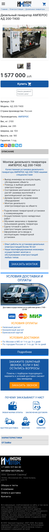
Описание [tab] (8, 151)
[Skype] (16, 145)
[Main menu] (4, 3)
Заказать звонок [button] (24, 385)
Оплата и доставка (11, 492)
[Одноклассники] (5, 145)
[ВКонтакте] (2, 145)
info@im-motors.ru (12, 470)
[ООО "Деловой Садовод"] (24, 4)
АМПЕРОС (23, 116)
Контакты (6, 496)
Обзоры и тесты (9, 485)
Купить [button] (22, 83)
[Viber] (9, 145)
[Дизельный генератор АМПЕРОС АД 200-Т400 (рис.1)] (20, 66)
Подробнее (24, 352)
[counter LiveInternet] (3, 502)
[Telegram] (20, 145)
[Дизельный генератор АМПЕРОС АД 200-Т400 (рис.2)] (28, 66)
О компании (7, 489)
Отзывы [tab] (6, 442)
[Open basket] (44, 3)
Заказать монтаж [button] (24, 264)
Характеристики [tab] (12, 437)
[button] (24, 92)
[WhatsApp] (13, 145)
